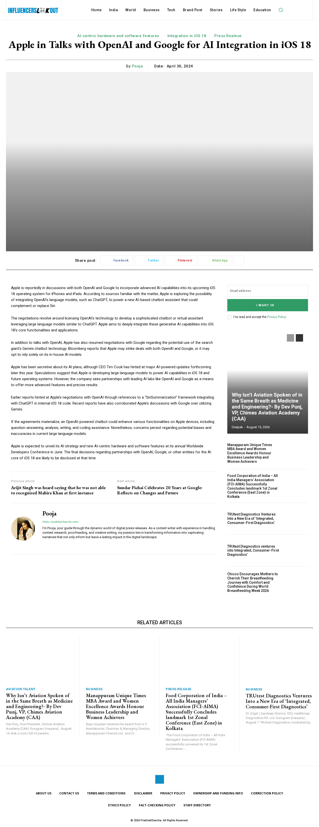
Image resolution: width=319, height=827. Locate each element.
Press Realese (228, 36)
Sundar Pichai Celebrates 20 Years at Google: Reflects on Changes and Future (159, 490)
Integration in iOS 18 (186, 36)
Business (94, 689)
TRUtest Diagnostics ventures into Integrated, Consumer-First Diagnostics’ (253, 550)
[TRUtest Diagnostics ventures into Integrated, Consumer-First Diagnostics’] (296, 550)
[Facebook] (159, 779)
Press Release (178, 689)
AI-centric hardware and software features (118, 36)
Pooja (137, 66)
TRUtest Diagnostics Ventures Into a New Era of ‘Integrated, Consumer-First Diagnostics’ (251, 518)
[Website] (44, 545)
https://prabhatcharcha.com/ (60, 521)
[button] (281, 10)
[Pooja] (23, 528)
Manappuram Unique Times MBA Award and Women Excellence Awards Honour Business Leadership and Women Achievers (249, 453)
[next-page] (299, 338)
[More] (239, 260)
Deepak (237, 427)
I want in (265, 305)
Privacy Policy (276, 317)
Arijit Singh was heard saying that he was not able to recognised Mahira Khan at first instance (58, 490)
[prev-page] (290, 338)
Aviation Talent (21, 689)
